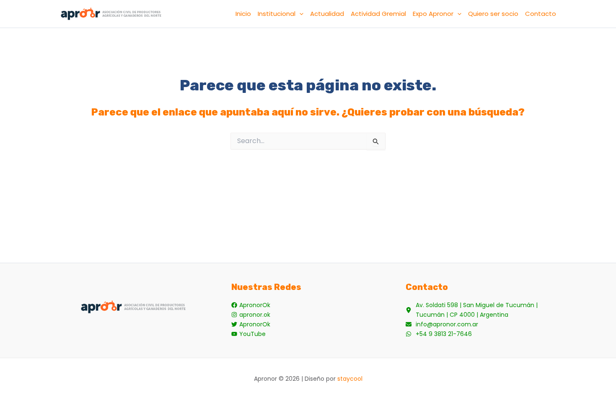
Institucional (276, 13)
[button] (299, 13)
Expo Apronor (433, 13)
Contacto (540, 13)
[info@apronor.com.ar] (442, 324)
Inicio (243, 13)
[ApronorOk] (250, 305)
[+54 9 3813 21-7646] (439, 334)
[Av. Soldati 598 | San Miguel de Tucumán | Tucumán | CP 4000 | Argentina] (482, 310)
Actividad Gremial (378, 13)
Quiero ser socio (493, 13)
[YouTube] (248, 334)
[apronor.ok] (250, 315)
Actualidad (327, 13)
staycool (349, 378)
